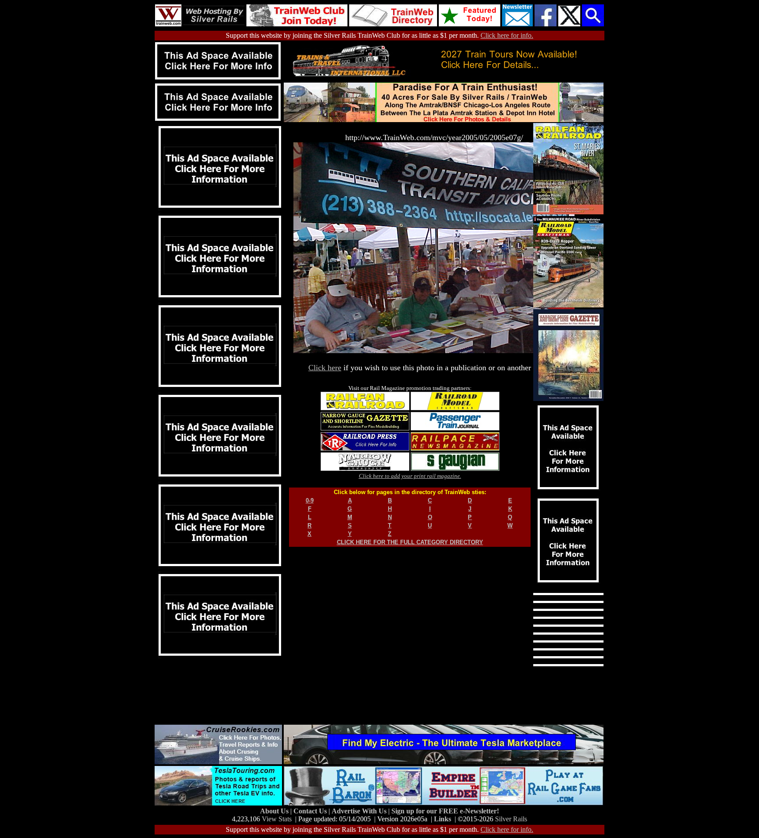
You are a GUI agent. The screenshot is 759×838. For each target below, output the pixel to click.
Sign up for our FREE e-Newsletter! (445, 811)
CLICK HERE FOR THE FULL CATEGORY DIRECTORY (410, 542)
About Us (275, 811)
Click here (324, 367)
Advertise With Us (360, 811)
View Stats (277, 819)
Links (442, 819)
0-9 (310, 500)
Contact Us (311, 811)
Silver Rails (511, 819)
